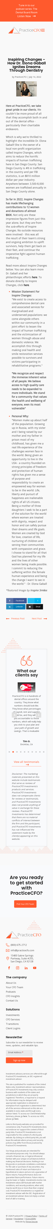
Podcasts (11, 991)
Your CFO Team (14, 987)
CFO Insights (13, 996)
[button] (14, 715)
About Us (11, 982)
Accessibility (30, 1218)
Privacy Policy (31, 1216)
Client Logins (13, 1028)
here (34, 277)
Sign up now (19, 1060)
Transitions (12, 1024)
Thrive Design (32, 1221)
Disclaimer (18, 1218)
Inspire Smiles (38, 590)
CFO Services (13, 1019)
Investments (13, 1015)
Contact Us (12, 1000)
